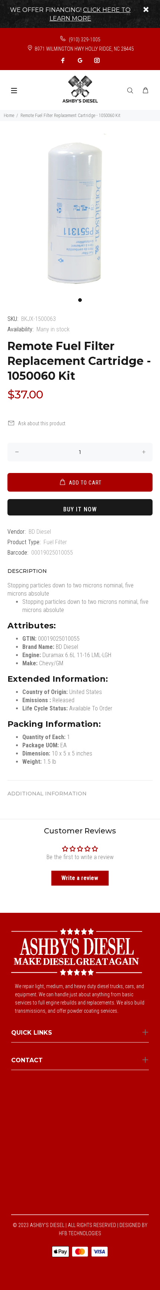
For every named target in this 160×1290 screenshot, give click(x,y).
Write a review (79, 877)
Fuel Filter (55, 542)
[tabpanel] (80, 213)
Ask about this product (41, 423)
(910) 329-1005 (84, 39)
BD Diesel (40, 531)
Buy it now (80, 509)
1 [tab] (80, 300)
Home (9, 115)
